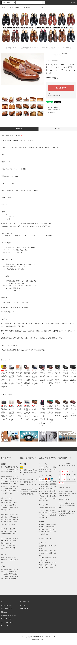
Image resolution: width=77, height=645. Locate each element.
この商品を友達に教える (54, 107)
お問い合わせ (24, 608)
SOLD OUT (61, 88)
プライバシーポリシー (7, 619)
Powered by (29, 640)
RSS (2, 625)
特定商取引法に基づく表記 (54, 95)
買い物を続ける (52, 112)
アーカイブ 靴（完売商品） (56, 54)
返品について (51, 93)
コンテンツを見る (39, 7)
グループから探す (26, 7)
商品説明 (19, 128)
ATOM (6, 625)
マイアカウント (24, 602)
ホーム (3, 7)
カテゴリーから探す (14, 7)
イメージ (58, 128)
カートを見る (24, 605)
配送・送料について (7, 608)
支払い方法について (7, 605)
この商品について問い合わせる (56, 109)
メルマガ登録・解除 (7, 622)
